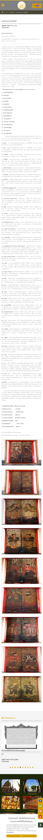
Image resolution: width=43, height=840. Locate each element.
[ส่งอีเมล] (40, 811)
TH (34, 5)
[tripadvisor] (40, 806)
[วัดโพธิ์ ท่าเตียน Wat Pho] (40, 800)
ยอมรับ (21, 836)
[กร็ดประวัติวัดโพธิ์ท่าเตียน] (21, 452)
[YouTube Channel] (40, 816)
